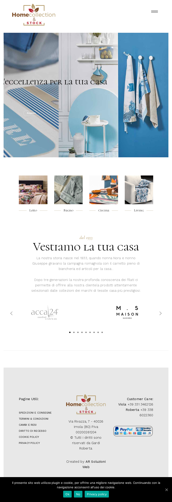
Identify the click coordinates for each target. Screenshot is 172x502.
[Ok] (166, 489)
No (78, 494)
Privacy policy (97, 494)
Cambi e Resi (28, 424)
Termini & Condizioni (33, 418)
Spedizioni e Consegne (35, 412)
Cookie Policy (29, 436)
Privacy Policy (29, 443)
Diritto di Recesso (32, 430)
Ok (67, 494)
